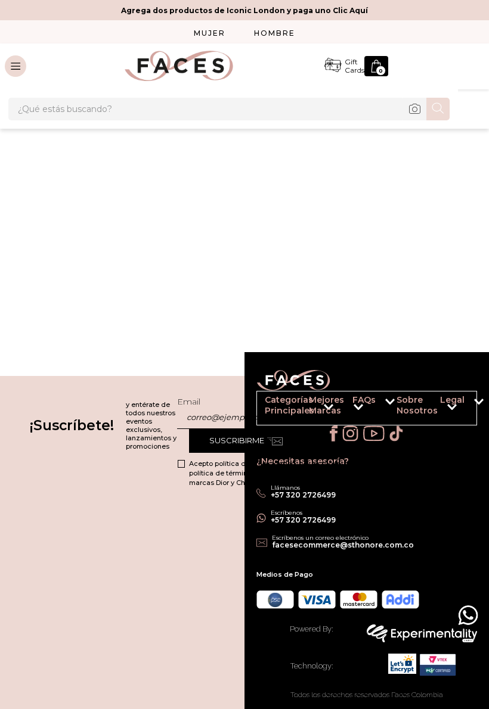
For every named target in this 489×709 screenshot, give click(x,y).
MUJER (209, 33)
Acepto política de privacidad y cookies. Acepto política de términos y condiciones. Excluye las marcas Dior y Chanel (268, 473)
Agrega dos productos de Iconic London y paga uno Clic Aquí (244, 10)
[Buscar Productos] (438, 108)
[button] (411, 408)
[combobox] (229, 109)
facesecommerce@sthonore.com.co (343, 544)
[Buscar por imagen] (414, 109)
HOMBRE (274, 33)
